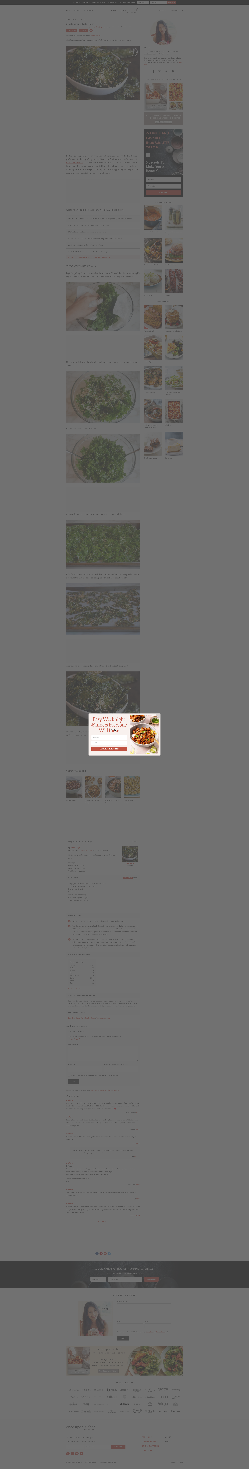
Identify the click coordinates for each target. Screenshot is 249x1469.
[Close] (158, 716)
